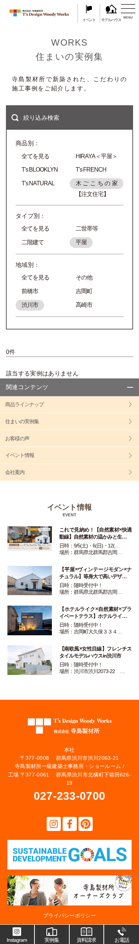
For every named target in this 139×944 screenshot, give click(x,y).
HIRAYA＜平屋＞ (97, 156)
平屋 (81, 242)
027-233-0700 (70, 796)
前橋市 (29, 291)
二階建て (32, 242)
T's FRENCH (91, 169)
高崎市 (84, 305)
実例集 (51, 940)
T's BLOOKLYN (39, 169)
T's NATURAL (37, 183)
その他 (84, 277)
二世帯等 (87, 228)
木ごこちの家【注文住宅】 (97, 184)
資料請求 (86, 940)
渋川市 (29, 305)
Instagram (17, 940)
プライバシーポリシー (69, 915)
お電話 (122, 940)
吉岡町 (84, 291)
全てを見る (35, 156)
